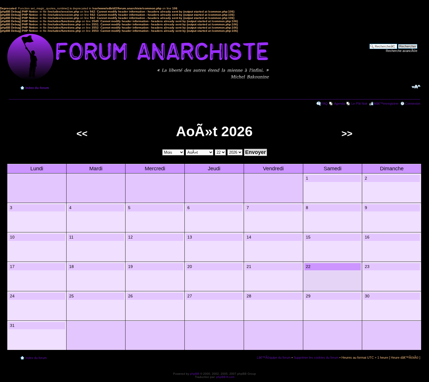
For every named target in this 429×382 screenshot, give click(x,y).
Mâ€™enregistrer (386, 103)
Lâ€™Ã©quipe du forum (274, 357)
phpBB (194, 373)
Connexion (412, 103)
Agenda (339, 103)
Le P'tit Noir (359, 103)
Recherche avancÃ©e (401, 50)
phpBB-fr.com (225, 377)
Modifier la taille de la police (416, 86)
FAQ (324, 103)
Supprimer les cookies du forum (316, 357)
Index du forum (37, 88)
